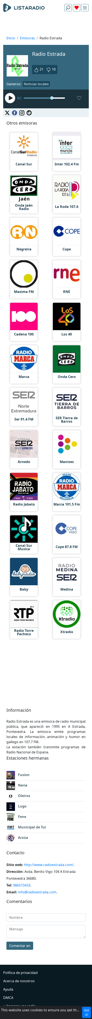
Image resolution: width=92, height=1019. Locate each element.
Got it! (86, 1012)
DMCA (8, 997)
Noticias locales (36, 84)
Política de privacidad (20, 972)
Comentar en (19, 945)
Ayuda (8, 989)
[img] (85, 8)
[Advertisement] (46, 24)
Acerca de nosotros (19, 981)
